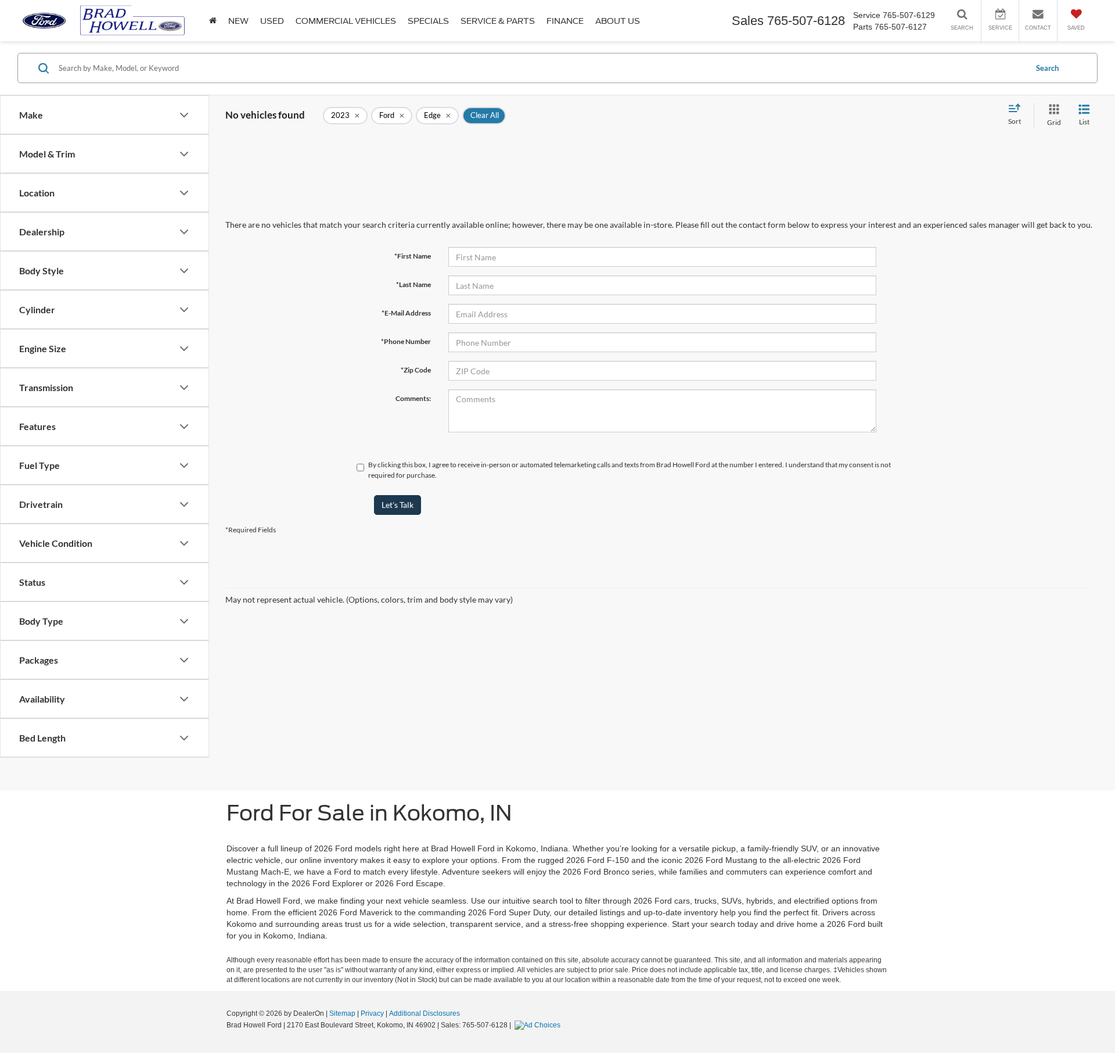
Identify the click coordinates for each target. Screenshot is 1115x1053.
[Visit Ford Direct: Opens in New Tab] (539, 1025)
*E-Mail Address (406, 313)
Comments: (413, 398)
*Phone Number (406, 341)
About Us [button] (617, 21)
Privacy (372, 1013)
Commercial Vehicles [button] (346, 21)
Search (1047, 68)
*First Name (412, 256)
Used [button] (272, 21)
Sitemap (342, 1013)
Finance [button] (565, 21)
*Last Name (413, 284)
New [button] (238, 21)
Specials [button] (428, 21)
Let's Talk (397, 505)
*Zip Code (416, 370)
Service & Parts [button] (498, 21)
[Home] (212, 20)
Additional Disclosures (424, 1013)
